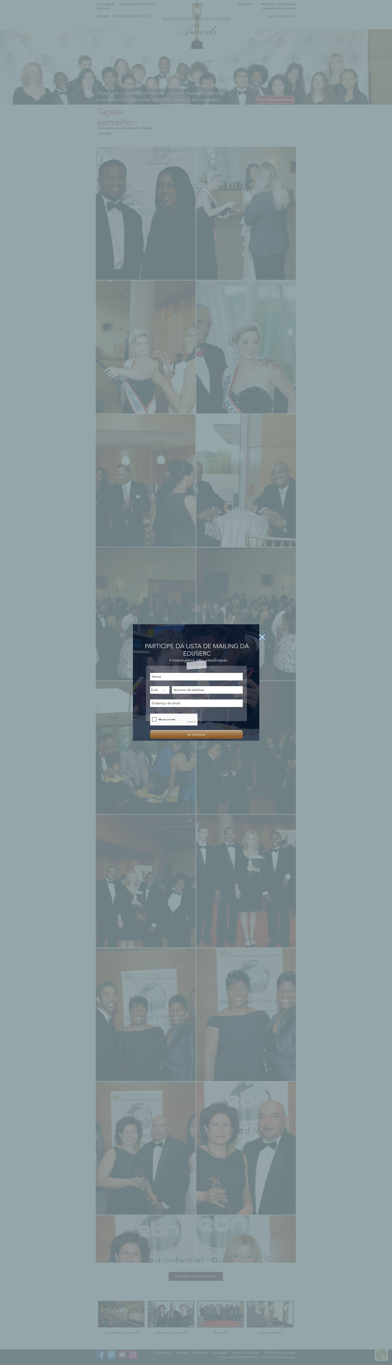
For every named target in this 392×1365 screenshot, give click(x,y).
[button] (262, 637)
